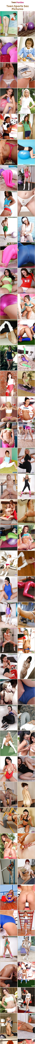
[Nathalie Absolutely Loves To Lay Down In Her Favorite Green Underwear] (8, 280)
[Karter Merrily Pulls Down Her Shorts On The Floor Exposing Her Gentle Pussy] (26, 203)
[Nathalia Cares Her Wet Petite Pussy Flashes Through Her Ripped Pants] (8, 49)
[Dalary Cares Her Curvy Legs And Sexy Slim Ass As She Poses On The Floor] (26, 769)
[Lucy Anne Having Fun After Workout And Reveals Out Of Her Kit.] (8, 743)
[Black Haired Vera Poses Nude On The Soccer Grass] (26, 409)
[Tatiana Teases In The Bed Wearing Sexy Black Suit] (8, 666)
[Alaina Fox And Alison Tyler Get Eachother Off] (26, 948)
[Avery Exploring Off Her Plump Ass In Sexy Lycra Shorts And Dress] (8, 306)
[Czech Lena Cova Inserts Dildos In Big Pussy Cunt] (26, 846)
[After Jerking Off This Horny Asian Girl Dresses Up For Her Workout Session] (26, 49)
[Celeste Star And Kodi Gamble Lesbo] (8, 358)
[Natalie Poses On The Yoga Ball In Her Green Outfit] (8, 537)
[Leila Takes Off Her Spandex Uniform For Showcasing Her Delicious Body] (26, 486)
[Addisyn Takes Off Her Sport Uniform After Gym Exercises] (26, 358)
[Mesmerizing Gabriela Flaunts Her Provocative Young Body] (8, 126)
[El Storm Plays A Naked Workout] (8, 974)
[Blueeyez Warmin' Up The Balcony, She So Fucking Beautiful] (8, 152)
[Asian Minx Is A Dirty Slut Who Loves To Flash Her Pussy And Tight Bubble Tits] (26, 666)
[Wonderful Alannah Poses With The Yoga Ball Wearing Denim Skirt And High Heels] (26, 75)
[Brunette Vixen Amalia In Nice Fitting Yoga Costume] (8, 435)
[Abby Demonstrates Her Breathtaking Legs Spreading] (26, 435)
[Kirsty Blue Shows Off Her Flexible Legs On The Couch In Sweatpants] (8, 460)
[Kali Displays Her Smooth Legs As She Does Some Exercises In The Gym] (8, 640)
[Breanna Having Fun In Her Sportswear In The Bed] (8, 717)
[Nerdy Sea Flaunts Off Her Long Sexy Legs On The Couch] (8, 871)
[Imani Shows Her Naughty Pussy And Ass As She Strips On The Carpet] (8, 589)
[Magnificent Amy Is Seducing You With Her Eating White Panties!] (26, 923)
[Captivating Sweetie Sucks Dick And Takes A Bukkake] (8, 486)
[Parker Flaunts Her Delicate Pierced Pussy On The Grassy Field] (26, 640)
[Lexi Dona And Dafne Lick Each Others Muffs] (26, 743)
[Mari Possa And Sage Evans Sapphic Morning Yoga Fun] (8, 512)
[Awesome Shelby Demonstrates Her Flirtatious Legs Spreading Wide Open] (26, 460)
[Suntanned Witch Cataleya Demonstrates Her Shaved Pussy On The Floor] (26, 1026)
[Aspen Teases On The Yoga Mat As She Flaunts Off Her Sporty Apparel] (26, 255)
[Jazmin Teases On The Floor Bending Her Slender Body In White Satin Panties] (26, 178)
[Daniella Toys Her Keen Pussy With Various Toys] (26, 1000)
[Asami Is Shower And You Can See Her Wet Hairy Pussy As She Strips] (26, 229)
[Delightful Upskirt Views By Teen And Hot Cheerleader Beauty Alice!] (8, 897)
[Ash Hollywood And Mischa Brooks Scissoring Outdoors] (26, 537)
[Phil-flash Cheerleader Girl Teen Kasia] (8, 1026)
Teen (17, 2)
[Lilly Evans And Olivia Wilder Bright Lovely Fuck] (8, 846)
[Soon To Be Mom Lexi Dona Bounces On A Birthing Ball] (26, 24)
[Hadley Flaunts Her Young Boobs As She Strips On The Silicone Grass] (26, 332)
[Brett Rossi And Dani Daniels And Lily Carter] (26, 383)
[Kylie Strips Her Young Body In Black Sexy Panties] (26, 897)
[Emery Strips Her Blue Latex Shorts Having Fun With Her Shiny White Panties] (26, 280)
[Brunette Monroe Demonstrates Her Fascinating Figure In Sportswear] (8, 614)
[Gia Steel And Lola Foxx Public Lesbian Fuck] (8, 1000)
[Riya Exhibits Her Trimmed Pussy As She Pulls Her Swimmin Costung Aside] (8, 769)
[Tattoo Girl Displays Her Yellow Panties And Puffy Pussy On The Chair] (26, 794)
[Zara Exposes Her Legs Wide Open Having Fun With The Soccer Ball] (26, 974)
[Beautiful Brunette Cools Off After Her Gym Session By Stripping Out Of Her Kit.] (26, 126)
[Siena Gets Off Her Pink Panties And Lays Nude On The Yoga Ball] (8, 383)
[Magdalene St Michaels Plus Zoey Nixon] (26, 871)
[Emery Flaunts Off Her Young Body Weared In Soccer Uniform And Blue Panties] (8, 923)
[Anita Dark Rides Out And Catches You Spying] (8, 332)
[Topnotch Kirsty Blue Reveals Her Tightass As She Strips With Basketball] (8, 24)
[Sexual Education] (26, 717)
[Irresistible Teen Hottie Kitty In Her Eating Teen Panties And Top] (8, 101)
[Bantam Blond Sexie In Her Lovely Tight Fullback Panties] (8, 409)
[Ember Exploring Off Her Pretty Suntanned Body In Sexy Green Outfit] (8, 948)
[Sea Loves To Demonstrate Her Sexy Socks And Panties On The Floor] (26, 563)
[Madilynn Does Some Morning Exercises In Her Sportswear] (26, 692)
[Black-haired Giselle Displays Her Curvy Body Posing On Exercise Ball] (26, 152)
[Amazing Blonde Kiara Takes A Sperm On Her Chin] (8, 794)
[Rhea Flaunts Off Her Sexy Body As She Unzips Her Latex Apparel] (26, 589)
